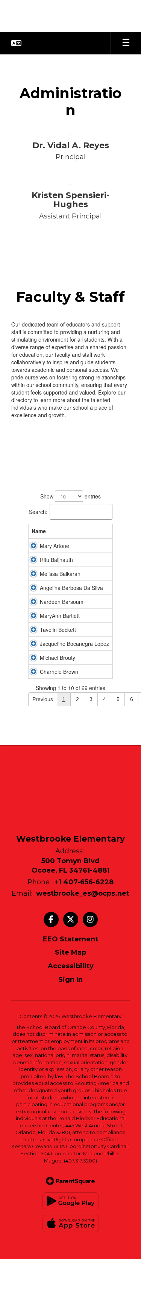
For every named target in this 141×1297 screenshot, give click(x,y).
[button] (16, 43)
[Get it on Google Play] (70, 1200)
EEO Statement (70, 939)
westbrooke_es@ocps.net (82, 893)
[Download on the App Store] (70, 1223)
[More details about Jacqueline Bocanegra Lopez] (33, 643)
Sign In (70, 979)
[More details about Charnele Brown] (33, 671)
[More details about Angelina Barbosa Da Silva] (33, 587)
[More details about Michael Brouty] (33, 657)
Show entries (70, 496)
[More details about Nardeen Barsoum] (33, 601)
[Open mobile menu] (126, 43)
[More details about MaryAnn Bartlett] (33, 615)
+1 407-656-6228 (84, 882)
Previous (42, 699)
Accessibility (71, 966)
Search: (38, 511)
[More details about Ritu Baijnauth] (33, 559)
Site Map (70, 952)
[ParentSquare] (70, 1181)
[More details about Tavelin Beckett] (33, 629)
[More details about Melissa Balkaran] (33, 573)
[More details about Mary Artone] (33, 545)
